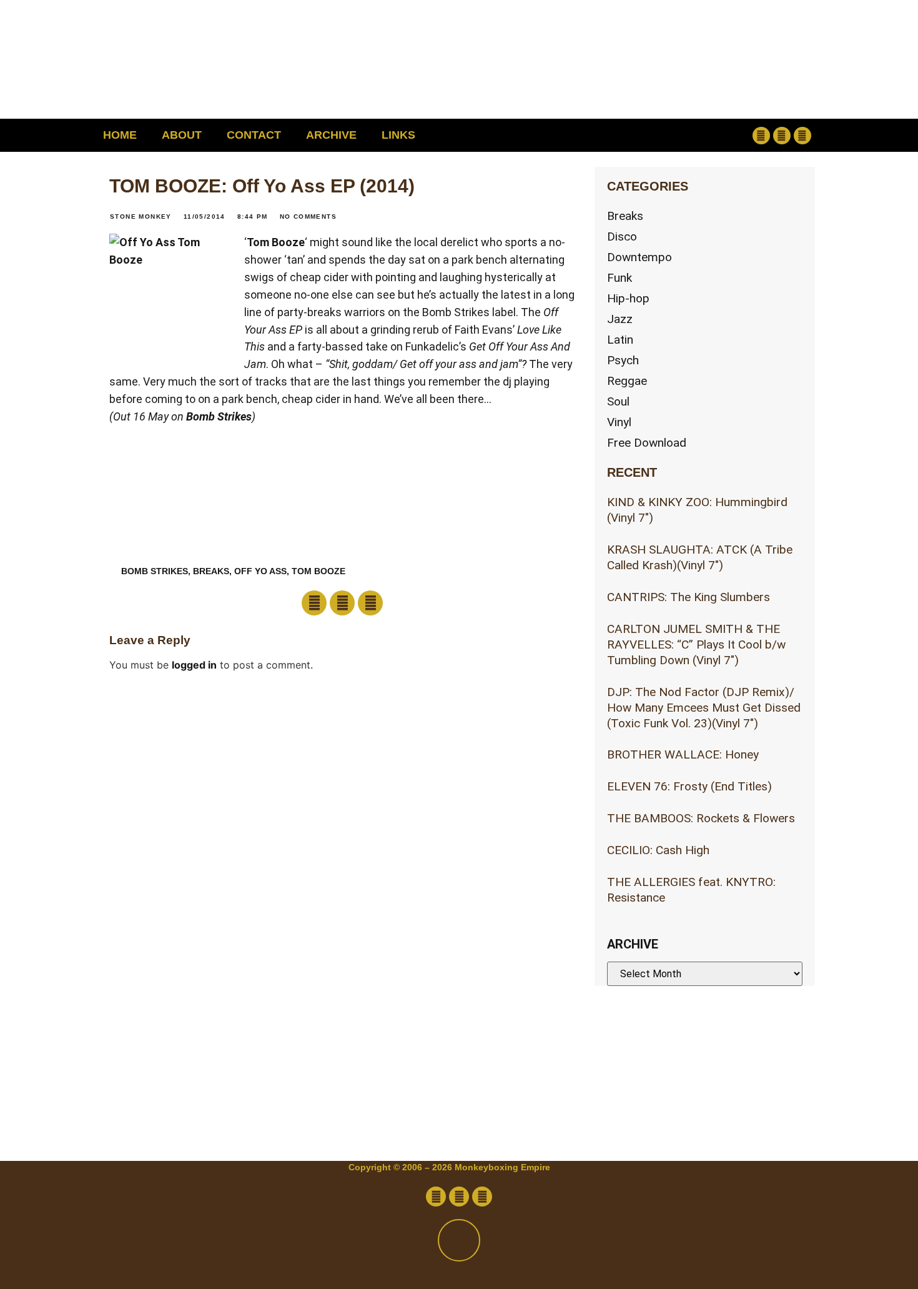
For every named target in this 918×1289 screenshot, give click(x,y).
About (182, 135)
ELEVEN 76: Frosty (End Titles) (689, 786)
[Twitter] (782, 135)
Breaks (625, 216)
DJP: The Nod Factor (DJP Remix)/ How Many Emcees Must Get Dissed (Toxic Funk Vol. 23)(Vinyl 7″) (704, 707)
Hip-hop (628, 298)
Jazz (620, 319)
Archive (331, 135)
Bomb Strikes (219, 416)
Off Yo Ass (260, 571)
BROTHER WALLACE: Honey (683, 754)
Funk (619, 278)
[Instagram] (802, 135)
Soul (618, 401)
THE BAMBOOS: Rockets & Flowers (701, 818)
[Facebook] (761, 135)
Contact (254, 135)
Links (398, 135)
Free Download (646, 442)
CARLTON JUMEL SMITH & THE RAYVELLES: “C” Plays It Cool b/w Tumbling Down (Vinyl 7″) (696, 644)
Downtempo (639, 257)
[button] (681, 135)
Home (120, 135)
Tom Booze (276, 242)
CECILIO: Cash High (658, 850)
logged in (194, 665)
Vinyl (619, 422)
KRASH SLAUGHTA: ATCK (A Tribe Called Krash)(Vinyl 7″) (699, 557)
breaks (211, 571)
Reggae (627, 381)
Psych (623, 360)
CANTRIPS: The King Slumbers (688, 597)
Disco (622, 236)
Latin (620, 339)
